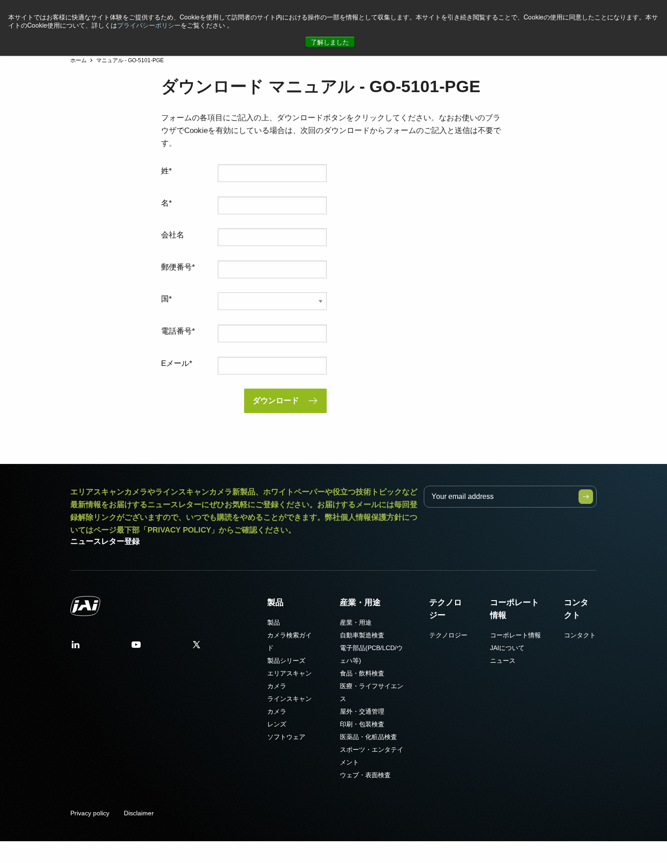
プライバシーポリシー (149, 25)
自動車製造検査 (362, 635)
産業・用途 (360, 602)
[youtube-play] (136, 647)
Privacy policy (89, 813)
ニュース (502, 660)
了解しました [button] (330, 41)
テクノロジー (445, 609)
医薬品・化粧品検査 (368, 736)
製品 (275, 602)
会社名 (172, 235)
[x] (196, 647)
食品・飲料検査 (362, 673)
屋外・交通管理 (362, 711)
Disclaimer (139, 813)
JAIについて (507, 647)
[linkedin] (75, 647)
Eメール (175, 363)
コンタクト (576, 609)
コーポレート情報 (514, 609)
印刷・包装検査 (362, 724)
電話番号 (176, 331)
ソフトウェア (286, 736)
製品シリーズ (286, 660)
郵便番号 (176, 267)
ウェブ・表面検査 (365, 775)
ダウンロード (276, 400)
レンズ (276, 724)
